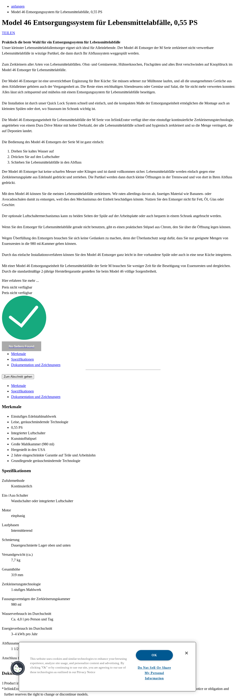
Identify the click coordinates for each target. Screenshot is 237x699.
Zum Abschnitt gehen (18, 376)
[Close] (186, 653)
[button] (21, 346)
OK (154, 655)
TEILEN (8, 33)
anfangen (18, 6)
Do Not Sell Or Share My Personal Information (154, 673)
